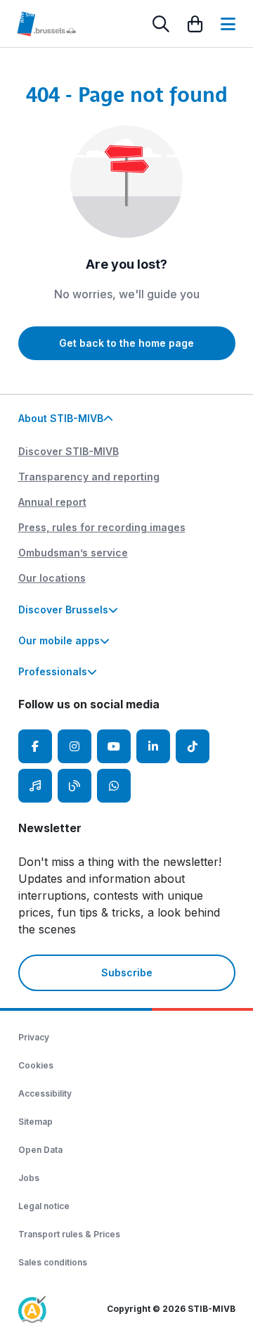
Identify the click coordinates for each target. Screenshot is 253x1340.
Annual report (52, 502)
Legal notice (44, 1206)
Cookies (35, 1065)
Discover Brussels (63, 609)
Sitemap (35, 1121)
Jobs (28, 1178)
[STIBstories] (74, 786)
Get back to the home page (126, 343)
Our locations (52, 578)
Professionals (52, 671)
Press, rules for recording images (102, 527)
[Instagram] (74, 746)
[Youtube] (114, 746)
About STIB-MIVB (60, 418)
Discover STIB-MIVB (68, 451)
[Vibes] (35, 786)
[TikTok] (192, 746)
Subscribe (127, 972)
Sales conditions (52, 1262)
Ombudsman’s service (73, 553)
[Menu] (228, 24)
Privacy (33, 1037)
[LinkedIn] (153, 746)
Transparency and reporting (89, 477)
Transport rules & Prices (69, 1234)
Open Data (40, 1149)
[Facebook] (35, 746)
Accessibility (45, 1093)
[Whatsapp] (114, 786)
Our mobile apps (59, 640)
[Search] (161, 23)
